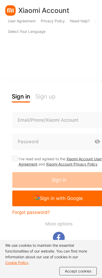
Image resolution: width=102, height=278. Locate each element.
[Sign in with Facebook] (59, 238)
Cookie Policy (16, 262)
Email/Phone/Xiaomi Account (48, 120)
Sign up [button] (45, 96)
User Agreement (22, 21)
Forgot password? (31, 212)
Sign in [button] (21, 96)
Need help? (80, 21)
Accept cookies (78, 271)
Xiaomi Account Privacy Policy (72, 164)
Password (28, 141)
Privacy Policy (53, 21)
